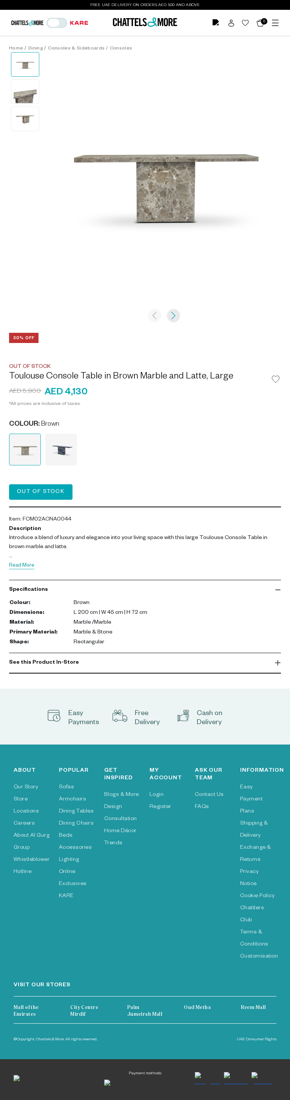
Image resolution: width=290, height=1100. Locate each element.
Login (157, 795)
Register (160, 807)
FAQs (202, 807)
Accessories (75, 848)
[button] (145, 590)
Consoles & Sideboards (76, 48)
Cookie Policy (257, 896)
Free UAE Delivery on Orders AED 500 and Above (145, 4)
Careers (24, 824)
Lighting (69, 860)
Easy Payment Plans (251, 800)
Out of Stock (41, 492)
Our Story (26, 788)
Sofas (66, 788)
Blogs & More (121, 795)
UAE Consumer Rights (256, 1039)
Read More (21, 566)
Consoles (121, 48)
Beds (66, 836)
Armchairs (72, 800)
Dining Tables (76, 812)
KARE (66, 896)
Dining (35, 48)
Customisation (259, 957)
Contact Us (209, 795)
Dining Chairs (76, 824)
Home (16, 48)
